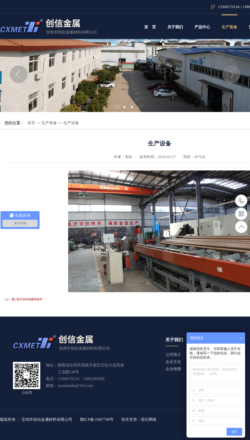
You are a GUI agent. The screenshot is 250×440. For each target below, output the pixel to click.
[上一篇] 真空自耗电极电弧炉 (24, 299)
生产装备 (229, 27)
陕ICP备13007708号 (97, 419)
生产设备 (71, 123)
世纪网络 (148, 419)
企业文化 (173, 362)
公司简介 (173, 355)
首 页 (150, 27)
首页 (31, 123)
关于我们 (175, 27)
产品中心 (202, 27)
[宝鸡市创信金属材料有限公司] (48, 26)
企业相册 (173, 369)
